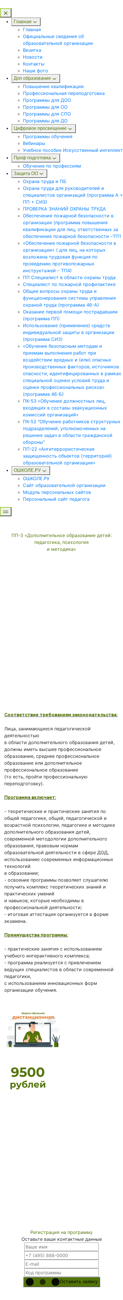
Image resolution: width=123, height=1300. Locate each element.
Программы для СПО (47, 114)
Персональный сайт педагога (56, 499)
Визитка (32, 50)
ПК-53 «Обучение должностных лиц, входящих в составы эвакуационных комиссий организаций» (65, 408)
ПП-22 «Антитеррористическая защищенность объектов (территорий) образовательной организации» (67, 456)
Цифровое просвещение (40, 128)
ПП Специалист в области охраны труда (69, 277)
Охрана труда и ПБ (44, 181)
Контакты (33, 64)
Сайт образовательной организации (64, 485)
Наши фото (35, 70)
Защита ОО (26, 173)
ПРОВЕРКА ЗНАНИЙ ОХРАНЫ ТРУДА (64, 209)
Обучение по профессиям (52, 166)
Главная (22, 21)
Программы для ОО (45, 107)
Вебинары (34, 143)
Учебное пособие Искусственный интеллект (73, 150)
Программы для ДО (45, 121)
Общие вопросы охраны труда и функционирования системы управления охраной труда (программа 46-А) (69, 298)
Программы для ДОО (47, 100)
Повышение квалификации (53, 86)
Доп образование (32, 78)
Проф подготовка (32, 157)
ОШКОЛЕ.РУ (27, 470)
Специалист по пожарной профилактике (69, 284)
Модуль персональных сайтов (57, 492)
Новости (33, 57)
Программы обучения (47, 136)
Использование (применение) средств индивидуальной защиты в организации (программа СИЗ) (68, 332)
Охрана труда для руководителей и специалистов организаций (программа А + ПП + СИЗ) (73, 195)
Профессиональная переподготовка (64, 93)
